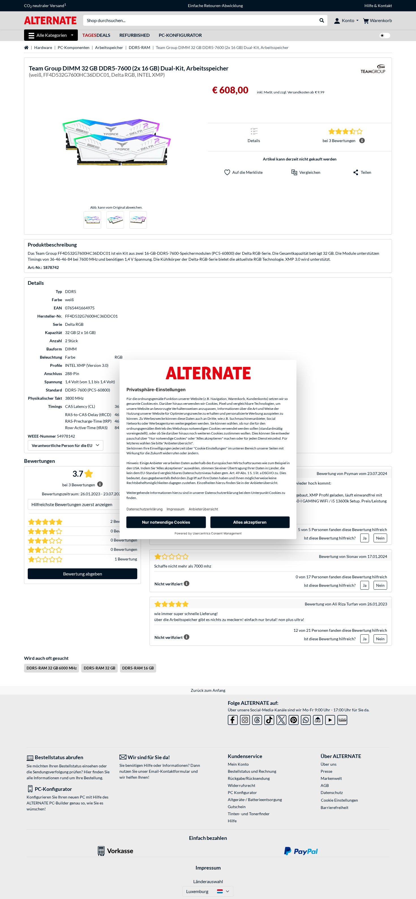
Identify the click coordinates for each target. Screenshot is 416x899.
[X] (281, 718)
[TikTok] (269, 718)
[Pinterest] (294, 718)
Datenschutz (332, 792)
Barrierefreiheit (334, 807)
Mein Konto (238, 764)
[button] (306, 172)
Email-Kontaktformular (169, 771)
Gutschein (237, 806)
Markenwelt (331, 778)
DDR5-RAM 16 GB (138, 668)
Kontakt (385, 5)
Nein (380, 538)
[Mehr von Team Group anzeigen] (373, 72)
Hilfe (368, 5)
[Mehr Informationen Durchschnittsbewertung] (361, 141)
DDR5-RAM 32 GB (99, 668)
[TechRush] (318, 718)
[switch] (384, 35)
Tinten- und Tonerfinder (249, 813)
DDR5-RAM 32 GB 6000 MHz (52, 668)
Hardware (43, 47)
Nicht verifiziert (169, 583)
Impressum (208, 867)
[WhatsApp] (306, 718)
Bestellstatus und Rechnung (252, 771)
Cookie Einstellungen (339, 800)
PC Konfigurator (242, 792)
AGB (325, 785)
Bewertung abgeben (82, 573)
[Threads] (257, 718)
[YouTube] (330, 718)
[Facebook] (233, 718)
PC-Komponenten (73, 47)
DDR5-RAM (139, 47)
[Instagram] (245, 718)
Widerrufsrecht (241, 785)
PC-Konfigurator (180, 35)
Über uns (328, 764)
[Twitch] (342, 718)
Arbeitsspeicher (109, 47)
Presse (326, 771)
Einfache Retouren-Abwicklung (215, 5)
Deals (96, 35)
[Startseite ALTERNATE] (50, 20)
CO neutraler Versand (45, 5)
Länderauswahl (208, 881)
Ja (364, 538)
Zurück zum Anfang (208, 690)
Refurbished (134, 35)
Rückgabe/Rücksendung (249, 778)
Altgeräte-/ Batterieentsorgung (255, 799)
